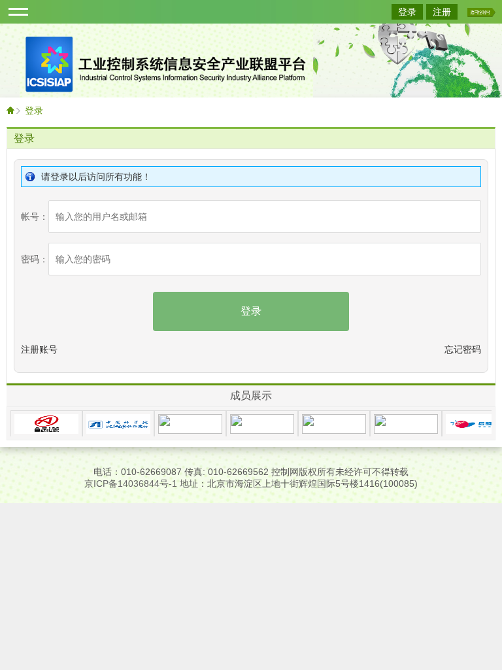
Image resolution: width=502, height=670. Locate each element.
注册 (442, 12)
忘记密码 (462, 349)
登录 (407, 12)
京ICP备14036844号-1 (130, 483)
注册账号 (39, 349)
